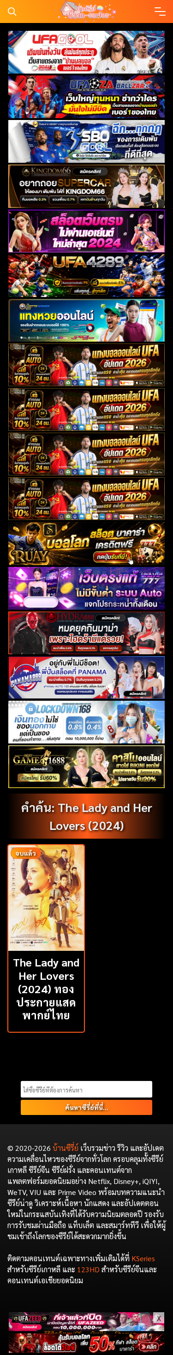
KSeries (143, 1258)
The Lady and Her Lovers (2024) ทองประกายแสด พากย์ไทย (46, 988)
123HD (88, 1269)
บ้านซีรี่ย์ (65, 1148)
